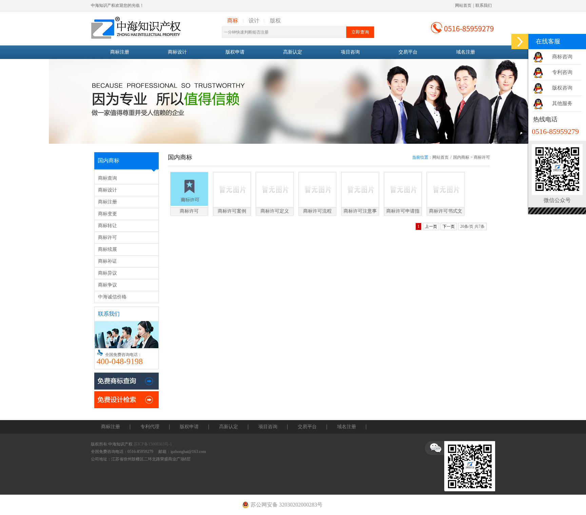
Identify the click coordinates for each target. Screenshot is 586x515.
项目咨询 (350, 52)
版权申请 (235, 52)
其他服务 (562, 103)
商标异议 (107, 273)
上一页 (431, 226)
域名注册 (465, 52)
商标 (232, 20)
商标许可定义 (274, 211)
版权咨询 (562, 88)
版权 (275, 20)
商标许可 (107, 237)
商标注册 (119, 52)
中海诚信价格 (112, 296)
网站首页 (463, 5)
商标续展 (107, 249)
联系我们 (483, 5)
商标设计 (177, 52)
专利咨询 (562, 72)
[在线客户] (519, 41)
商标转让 (107, 225)
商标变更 (107, 213)
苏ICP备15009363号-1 (153, 444)
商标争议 (107, 285)
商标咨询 (562, 56)
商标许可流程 (317, 211)
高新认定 (292, 52)
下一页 (449, 226)
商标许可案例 (232, 211)
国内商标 (461, 157)
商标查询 (107, 178)
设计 (254, 20)
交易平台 (407, 52)
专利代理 (149, 426)
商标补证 (107, 261)
